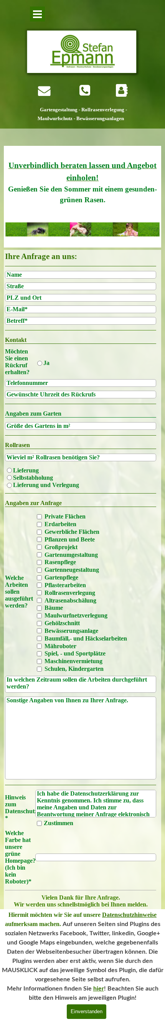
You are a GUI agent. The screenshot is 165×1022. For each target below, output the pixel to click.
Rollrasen (17, 445)
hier (98, 989)
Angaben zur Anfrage (33, 503)
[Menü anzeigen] (37, 14)
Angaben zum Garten (33, 413)
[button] (84, 91)
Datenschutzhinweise (129, 914)
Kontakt (15, 340)
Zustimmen (58, 823)
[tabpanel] (83, 114)
